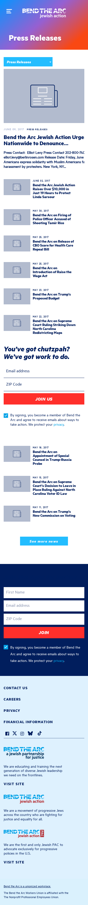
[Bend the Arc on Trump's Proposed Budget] (17, 296)
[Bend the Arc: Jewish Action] (44, 15)
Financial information (28, 721)
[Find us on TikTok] (40, 734)
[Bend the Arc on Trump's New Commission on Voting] (17, 514)
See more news (44, 541)
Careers (12, 699)
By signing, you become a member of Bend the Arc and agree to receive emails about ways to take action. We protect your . (45, 419)
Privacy (12, 710)
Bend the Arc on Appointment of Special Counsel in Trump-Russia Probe (52, 457)
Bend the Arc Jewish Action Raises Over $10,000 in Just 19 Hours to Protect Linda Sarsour (54, 190)
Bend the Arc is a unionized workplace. (27, 886)
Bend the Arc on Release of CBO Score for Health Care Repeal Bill (53, 245)
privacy (59, 424)
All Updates (16, 70)
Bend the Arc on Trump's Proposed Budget (52, 296)
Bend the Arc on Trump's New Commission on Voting (54, 513)
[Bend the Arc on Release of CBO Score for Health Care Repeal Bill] (17, 243)
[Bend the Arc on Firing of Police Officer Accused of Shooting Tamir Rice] (17, 217)
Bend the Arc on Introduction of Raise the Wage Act (52, 271)
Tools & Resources (21, 85)
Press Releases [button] (19, 61)
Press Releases (19, 77)
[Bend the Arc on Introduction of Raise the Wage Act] (17, 270)
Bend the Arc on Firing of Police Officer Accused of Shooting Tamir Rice (52, 218)
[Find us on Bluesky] (30, 734)
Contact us (16, 687)
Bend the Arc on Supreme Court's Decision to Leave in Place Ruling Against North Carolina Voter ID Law (54, 487)
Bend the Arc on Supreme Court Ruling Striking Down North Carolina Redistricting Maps (54, 326)
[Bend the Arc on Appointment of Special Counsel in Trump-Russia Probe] (17, 454)
